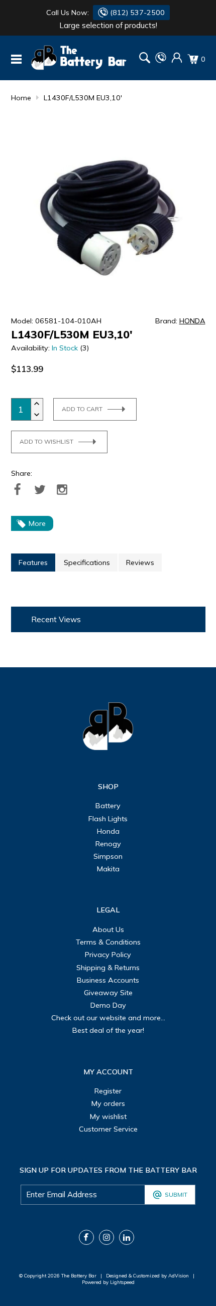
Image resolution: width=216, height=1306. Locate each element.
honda (108, 831)
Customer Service (108, 1129)
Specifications (87, 562)
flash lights (108, 818)
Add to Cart (82, 409)
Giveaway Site (108, 992)
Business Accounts (108, 980)
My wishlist (108, 1116)
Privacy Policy (108, 954)
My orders (108, 1103)
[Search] (144, 59)
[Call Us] (160, 60)
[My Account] (176, 60)
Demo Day (108, 1005)
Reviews (140, 562)
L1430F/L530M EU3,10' (83, 97)
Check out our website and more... (108, 1017)
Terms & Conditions (108, 942)
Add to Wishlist (46, 441)
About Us (108, 929)
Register (108, 1090)
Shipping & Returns (108, 967)
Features (33, 562)
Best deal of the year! (108, 1030)
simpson (108, 856)
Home (21, 97)
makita (108, 868)
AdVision (178, 1275)
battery (108, 805)
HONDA (192, 320)
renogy (108, 843)
